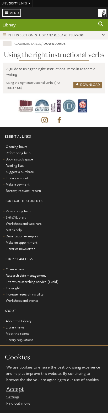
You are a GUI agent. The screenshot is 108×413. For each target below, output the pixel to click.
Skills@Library (16, 217)
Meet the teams (17, 333)
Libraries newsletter (20, 248)
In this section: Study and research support (46, 35)
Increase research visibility (25, 294)
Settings (12, 397)
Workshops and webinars (23, 223)
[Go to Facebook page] (59, 120)
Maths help (14, 229)
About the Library (18, 320)
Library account (17, 178)
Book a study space (19, 159)
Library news (15, 327)
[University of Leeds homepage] (102, 12)
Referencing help (18, 152)
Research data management (26, 275)
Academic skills (27, 43)
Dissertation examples (22, 236)
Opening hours (16, 146)
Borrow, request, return (23, 190)
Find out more (18, 403)
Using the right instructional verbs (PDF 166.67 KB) (33, 85)
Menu (14, 12)
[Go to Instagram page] (44, 120)
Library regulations (19, 339)
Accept (15, 389)
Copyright (13, 288)
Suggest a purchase (20, 171)
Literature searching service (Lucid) (32, 281)
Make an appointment (21, 242)
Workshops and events (22, 300)
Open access (15, 269)
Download (89, 84)
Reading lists (15, 165)
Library (9, 24)
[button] (100, 25)
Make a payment (18, 184)
